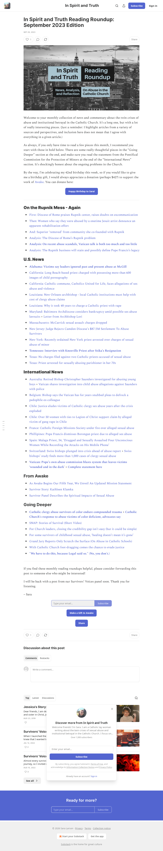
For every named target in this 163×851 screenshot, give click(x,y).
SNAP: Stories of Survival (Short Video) (55, 523)
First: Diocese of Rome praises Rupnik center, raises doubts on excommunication (83, 215)
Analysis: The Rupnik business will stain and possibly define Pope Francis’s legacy (84, 250)
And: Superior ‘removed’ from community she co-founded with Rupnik (76, 232)
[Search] (117, 6)
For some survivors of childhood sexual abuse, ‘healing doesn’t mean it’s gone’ (81, 535)
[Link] (19, 207)
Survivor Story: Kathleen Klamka (51, 489)
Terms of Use (97, 764)
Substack (66, 844)
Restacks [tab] (44, 658)
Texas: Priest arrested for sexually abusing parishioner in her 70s (72, 363)
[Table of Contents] (3, 425)
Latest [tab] (35, 698)
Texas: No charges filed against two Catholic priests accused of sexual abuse (80, 357)
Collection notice (102, 828)
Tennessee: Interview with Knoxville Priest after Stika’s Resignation (75, 350)
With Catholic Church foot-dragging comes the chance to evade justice (76, 547)
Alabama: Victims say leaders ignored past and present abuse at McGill (78, 266)
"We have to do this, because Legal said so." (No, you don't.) (69, 553)
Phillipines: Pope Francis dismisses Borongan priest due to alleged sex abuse (80, 434)
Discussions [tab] (48, 698)
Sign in (153, 5)
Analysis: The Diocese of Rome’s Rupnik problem (62, 238)
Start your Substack (73, 836)
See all (30, 780)
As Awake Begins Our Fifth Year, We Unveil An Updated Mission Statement (80, 483)
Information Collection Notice (81, 767)
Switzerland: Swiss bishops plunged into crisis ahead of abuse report (75, 451)
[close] (112, 708)
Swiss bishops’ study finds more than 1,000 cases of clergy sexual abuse (80, 453)
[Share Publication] (124, 6)
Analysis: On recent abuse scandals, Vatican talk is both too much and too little (83, 244)
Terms (88, 828)
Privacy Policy (105, 767)
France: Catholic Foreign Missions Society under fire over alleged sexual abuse (81, 428)
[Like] (26, 722)
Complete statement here (85, 467)
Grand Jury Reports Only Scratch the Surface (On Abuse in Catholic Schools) (80, 541)
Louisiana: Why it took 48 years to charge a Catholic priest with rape (75, 305)
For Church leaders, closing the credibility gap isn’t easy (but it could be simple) (83, 529)
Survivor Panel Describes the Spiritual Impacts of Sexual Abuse (71, 495)
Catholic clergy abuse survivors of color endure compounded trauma (75, 512)
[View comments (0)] (38, 39)
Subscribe (137, 5)
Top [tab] (27, 698)
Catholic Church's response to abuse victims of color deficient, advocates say (83, 514)
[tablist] (37, 658)
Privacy (79, 828)
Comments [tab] (31, 658)
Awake (39, 182)
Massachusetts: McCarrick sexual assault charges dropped (68, 322)
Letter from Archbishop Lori (62, 316)
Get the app (97, 836)
